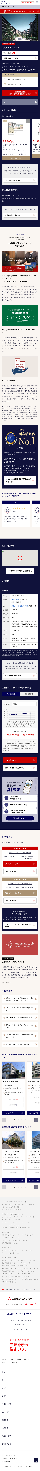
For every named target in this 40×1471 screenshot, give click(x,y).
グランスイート (11, 1260)
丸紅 (3, 1260)
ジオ (35, 1279)
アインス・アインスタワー (26, 1235)
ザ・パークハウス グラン (28, 1217)
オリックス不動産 (14, 1276)
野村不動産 (5, 1265)
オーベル (16, 1271)
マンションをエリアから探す (24, 1204)
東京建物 (21, 1265)
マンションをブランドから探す (11, 1209)
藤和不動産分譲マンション (10, 1243)
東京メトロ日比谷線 (10, 67)
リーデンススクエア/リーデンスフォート (14, 1240)
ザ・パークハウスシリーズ (10, 1217)
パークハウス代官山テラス (11, 1081)
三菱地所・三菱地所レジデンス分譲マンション (16, 1227)
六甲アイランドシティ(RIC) (22, 1250)
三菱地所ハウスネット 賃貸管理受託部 (20, 884)
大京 (22, 1271)
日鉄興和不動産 (6, 1282)
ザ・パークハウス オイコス (10, 1222)
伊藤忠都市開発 (6, 1279)
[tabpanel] (20, 735)
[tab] (14, 1119)
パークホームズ (25, 1263)
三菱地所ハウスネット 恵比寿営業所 (20, 853)
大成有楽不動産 (6, 1271)
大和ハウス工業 (23, 1268)
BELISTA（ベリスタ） (9, 1235)
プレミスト (33, 1268)
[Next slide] (36, 1120)
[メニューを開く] (37, 2)
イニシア (4, 1276)
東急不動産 (5, 1268)
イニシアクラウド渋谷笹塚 (11, 1151)
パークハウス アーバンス (9, 1225)
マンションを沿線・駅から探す (11, 1207)
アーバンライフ (6, 1250)
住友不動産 (21, 1260)
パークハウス (25, 1222)
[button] (20, 102)
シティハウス (31, 1260)
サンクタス (25, 1276)
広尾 (19, 67)
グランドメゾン (15, 1274)
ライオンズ (29, 1271)
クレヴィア (16, 1279)
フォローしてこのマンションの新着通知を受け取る (18, 925)
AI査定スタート (21, 818)
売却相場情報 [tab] (11, 694)
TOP (36, 1461)
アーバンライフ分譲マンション (11, 1253)
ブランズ (13, 1268)
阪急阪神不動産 (27, 1279)
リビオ (15, 1282)
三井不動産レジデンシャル (10, 1263)
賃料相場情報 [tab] (29, 694)
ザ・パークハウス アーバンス (11, 1219)
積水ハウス (5, 1274)
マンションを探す (7, 1204)
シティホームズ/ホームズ (9, 1237)
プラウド (13, 1265)
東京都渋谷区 (8, 64)
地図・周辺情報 (16, 602)
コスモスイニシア (27, 1274)
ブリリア (28, 1265)
